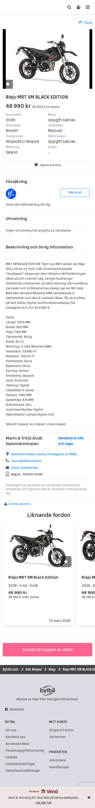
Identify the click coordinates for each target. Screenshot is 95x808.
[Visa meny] (87, 7)
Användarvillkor (18, 743)
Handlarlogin (59, 767)
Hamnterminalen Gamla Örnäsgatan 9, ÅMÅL (44, 454)
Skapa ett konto (61, 730)
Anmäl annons (20, 504)
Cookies (11, 757)
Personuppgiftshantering (25, 750)
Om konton (57, 737)
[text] (12, 7)
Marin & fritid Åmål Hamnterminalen (24, 441)
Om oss (11, 730)
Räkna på (74, 192)
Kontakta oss (15, 737)
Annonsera (57, 760)
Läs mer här (44, 802)
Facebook (17, 709)
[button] (8, 84)
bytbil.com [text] (47, 690)
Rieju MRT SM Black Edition (33, 577)
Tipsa (87, 22)
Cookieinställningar (20, 764)
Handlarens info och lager (71, 440)
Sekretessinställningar (23, 770)
